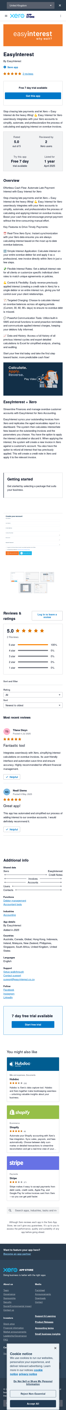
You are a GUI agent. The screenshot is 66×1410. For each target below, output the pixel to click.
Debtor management (14, 900)
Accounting (9, 915)
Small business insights (47, 1333)
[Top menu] (60, 16)
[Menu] (6, 15)
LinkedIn (8, 997)
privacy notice (28, 1374)
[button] (33, 379)
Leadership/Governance (15, 1335)
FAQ (5, 1339)
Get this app (33, 96)
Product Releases (44, 1321)
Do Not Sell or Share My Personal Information (33, 1382)
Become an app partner (17, 1254)
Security (7, 1302)
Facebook (8, 989)
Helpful (14, 777)
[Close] (60, 5)
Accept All (33, 1403)
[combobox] (37, 1210)
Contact (39, 1302)
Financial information (13, 1327)
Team (6, 1290)
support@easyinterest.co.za (19, 979)
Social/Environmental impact (17, 1306)
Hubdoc (14, 1079)
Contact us (8, 1310)
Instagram (9, 993)
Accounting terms (44, 1328)
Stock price (9, 1323)
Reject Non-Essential (33, 1393)
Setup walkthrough (13, 971)
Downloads (40, 1298)
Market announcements (14, 1331)
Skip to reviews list (23, 633)
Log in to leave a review (47, 616)
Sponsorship (9, 1298)
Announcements (43, 1294)
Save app (12, 67)
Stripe (13, 1178)
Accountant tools (12, 904)
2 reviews (28, 73)
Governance (9, 1294)
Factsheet (40, 1290)
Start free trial (33, 1024)
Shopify (14, 1127)
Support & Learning (45, 1316)
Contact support (12, 975)
